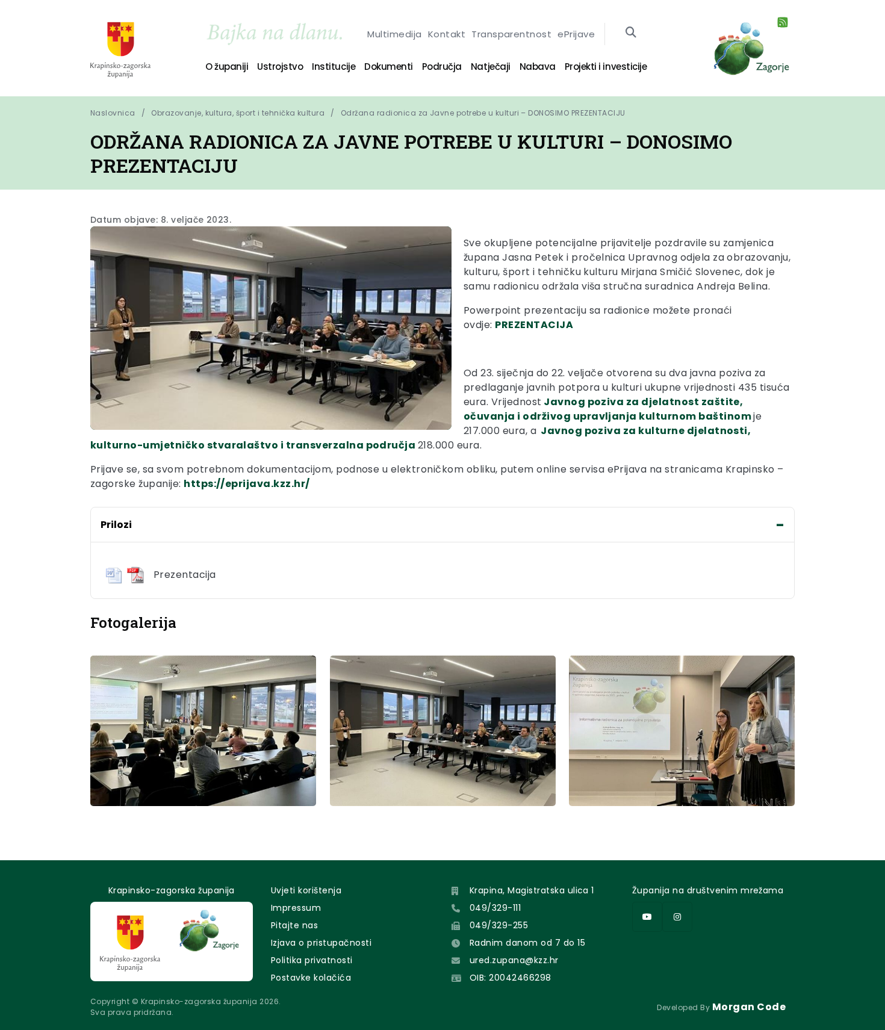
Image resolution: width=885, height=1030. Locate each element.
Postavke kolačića (311, 978)
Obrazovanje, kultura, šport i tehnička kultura (237, 112)
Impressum (296, 908)
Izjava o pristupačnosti (321, 943)
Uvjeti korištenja (306, 890)
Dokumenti (388, 66)
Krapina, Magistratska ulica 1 (532, 890)
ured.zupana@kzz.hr (514, 960)
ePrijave (576, 34)
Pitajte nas (294, 925)
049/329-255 (499, 925)
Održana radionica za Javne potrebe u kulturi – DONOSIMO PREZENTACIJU (483, 112)
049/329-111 (495, 908)
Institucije (333, 66)
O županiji (226, 66)
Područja (442, 66)
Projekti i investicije (606, 66)
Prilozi (116, 525)
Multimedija (394, 34)
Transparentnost (511, 34)
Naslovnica (112, 112)
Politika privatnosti (312, 960)
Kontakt (446, 34)
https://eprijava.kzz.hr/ (247, 484)
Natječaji (491, 66)
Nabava (538, 66)
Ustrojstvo (280, 66)
